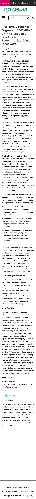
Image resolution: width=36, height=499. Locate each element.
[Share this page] (33, 18)
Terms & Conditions (27, 491)
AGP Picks (5, 3)
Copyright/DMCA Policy (12, 496)
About (9, 487)
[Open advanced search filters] (28, 17)
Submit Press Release (10, 491)
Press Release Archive (21, 487)
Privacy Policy (28, 496)
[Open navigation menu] (3, 18)
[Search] (23, 17)
